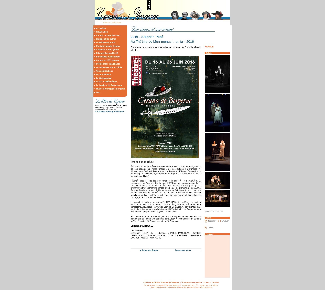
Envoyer (225, 221)
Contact (215, 282)
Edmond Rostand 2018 (107, 53)
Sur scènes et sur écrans (108, 57)
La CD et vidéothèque (106, 82)
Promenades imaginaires (108, 64)
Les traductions (103, 74)
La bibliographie (103, 78)
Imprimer (211, 221)
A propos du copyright (192, 282)
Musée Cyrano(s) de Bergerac (110, 89)
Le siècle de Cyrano (105, 42)
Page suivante (182, 250)
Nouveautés (102, 32)
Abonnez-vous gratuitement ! (111, 111)
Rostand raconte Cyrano (108, 46)
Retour (210, 228)
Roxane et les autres (106, 39)
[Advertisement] (190, 5)
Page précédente (150, 250)
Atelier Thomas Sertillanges (167, 282)
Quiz (98, 92)
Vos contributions (104, 71)
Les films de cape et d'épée (109, 67)
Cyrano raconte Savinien (108, 35)
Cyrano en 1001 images (107, 60)
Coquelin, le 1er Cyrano (107, 49)
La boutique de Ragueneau (109, 85)
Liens (206, 282)
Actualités (101, 28)
